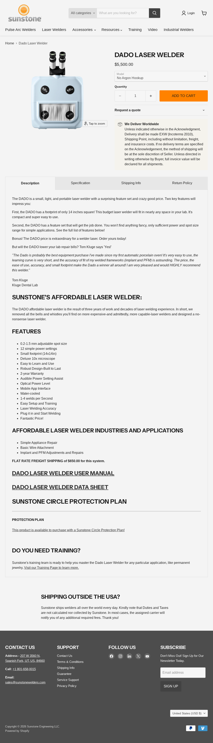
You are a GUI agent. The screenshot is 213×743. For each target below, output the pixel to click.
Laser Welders (54, 30)
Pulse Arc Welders (20, 30)
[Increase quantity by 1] (151, 96)
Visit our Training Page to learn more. (51, 567)
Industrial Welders (179, 30)
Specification (80, 183)
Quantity (121, 86)
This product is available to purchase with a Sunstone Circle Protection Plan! (68, 530)
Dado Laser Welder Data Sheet (60, 487)
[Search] (154, 13)
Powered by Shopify (17, 730)
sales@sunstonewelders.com (25, 682)
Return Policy (182, 183)
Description (30, 183)
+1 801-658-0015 (24, 669)
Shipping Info (131, 183)
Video (152, 30)
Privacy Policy (67, 686)
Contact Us (64, 655)
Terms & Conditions (70, 661)
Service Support (68, 680)
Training (135, 30)
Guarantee (64, 674)
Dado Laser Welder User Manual (63, 473)
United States (187, 713)
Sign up (171, 686)
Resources (111, 30)
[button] (189, 13)
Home (9, 43)
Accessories (83, 30)
